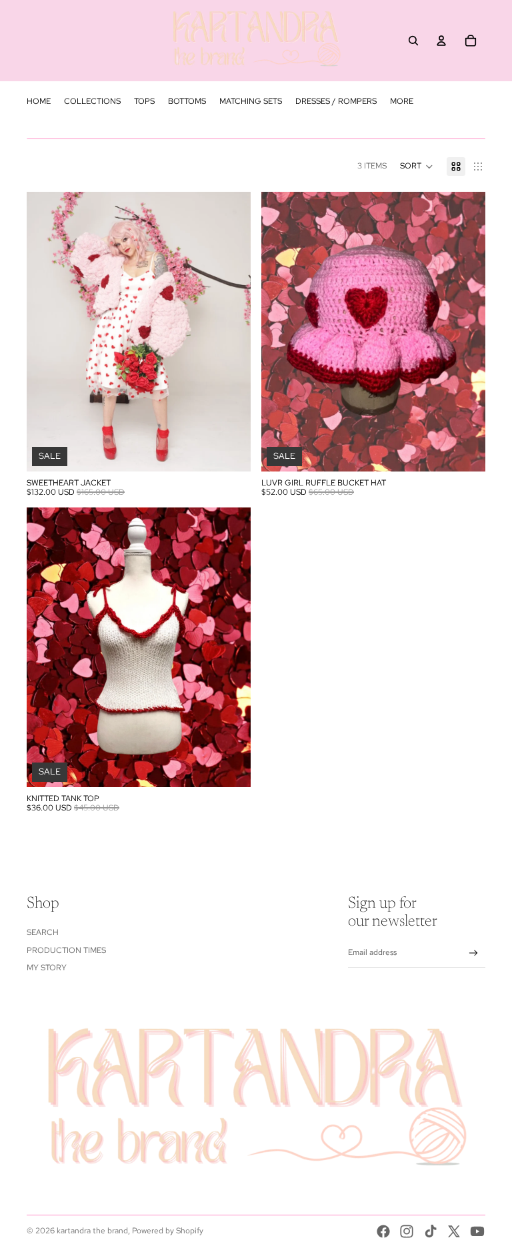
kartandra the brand (92, 1230)
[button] (416, 166)
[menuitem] (39, 101)
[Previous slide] (47, 331)
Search (43, 932)
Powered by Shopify (167, 1230)
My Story (47, 967)
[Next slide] (231, 331)
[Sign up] (473, 953)
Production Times (66, 950)
